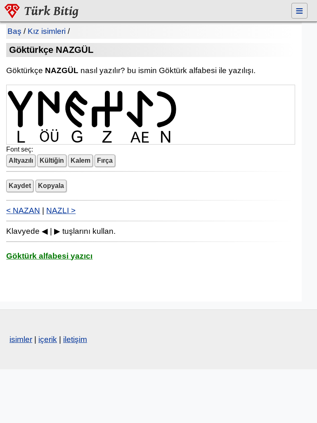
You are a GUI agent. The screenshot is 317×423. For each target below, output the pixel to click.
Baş (14, 31)
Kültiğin (52, 160)
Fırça (105, 160)
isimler (20, 339)
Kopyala (51, 185)
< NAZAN (23, 210)
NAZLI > (61, 210)
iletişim (75, 339)
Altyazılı (21, 160)
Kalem (80, 160)
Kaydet (20, 185)
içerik (47, 339)
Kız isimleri (47, 31)
